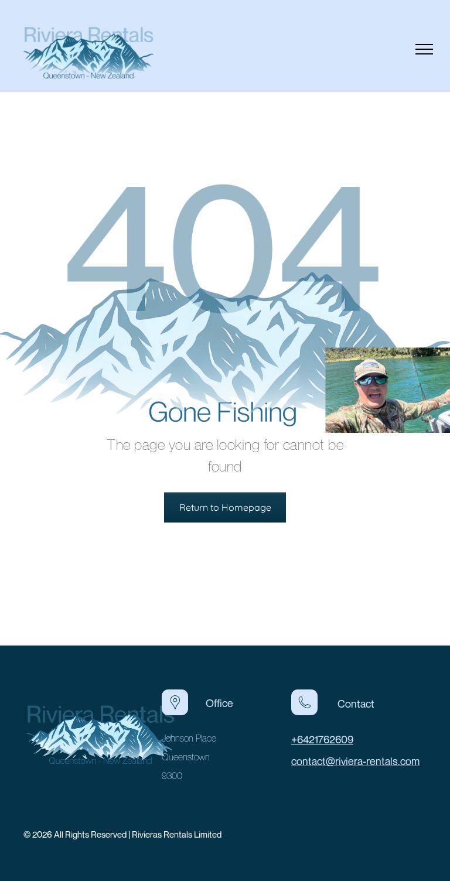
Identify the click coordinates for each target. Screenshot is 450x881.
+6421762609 (322, 739)
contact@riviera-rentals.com (355, 760)
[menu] (424, 49)
